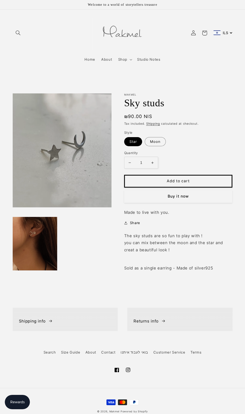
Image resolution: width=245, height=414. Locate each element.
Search (50, 352)
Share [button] (135, 223)
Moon (155, 142)
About (90, 352)
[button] (18, 32)
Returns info (146, 321)
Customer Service (169, 352)
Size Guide (70, 352)
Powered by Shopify (134, 411)
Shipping (153, 123)
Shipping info (32, 321)
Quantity (131, 153)
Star (133, 142)
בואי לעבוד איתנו (134, 352)
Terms (195, 352)
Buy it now (178, 196)
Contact (108, 352)
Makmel (114, 411)
